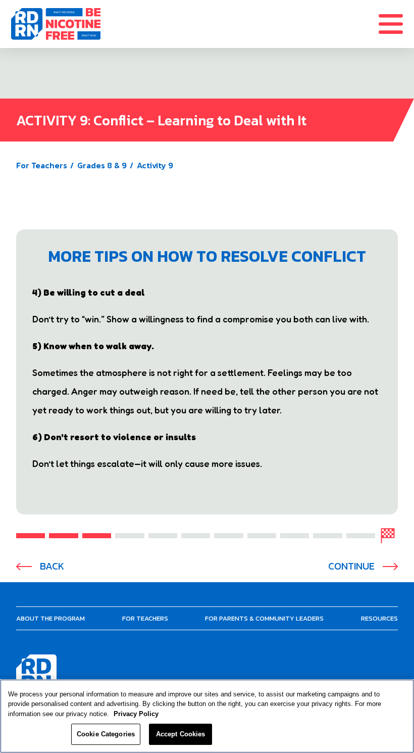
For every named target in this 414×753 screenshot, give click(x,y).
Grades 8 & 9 (102, 165)
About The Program (50, 618)
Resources (379, 618)
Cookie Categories (106, 734)
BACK (52, 566)
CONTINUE (351, 566)
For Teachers (41, 165)
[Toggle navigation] (396, 24)
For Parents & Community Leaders (264, 618)
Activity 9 (155, 165)
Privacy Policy (136, 714)
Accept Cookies (180, 734)
